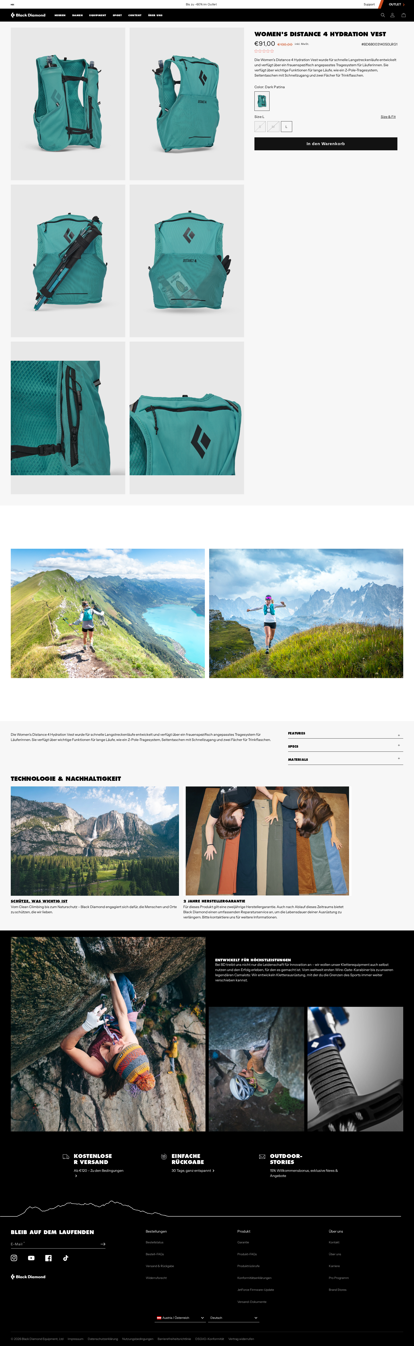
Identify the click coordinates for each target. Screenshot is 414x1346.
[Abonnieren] (103, 1244)
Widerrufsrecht (156, 1278)
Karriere (334, 1266)
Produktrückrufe (248, 1266)
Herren (60, 15)
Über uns (155, 15)
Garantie (243, 1242)
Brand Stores (338, 1290)
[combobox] (180, 1318)
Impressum (75, 1339)
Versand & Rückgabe (160, 1266)
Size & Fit (388, 117)
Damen (77, 15)
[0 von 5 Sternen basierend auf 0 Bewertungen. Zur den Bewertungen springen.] (265, 51)
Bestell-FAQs (155, 1254)
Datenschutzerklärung (103, 1339)
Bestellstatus (154, 1242)
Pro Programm (339, 1278)
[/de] (28, 15)
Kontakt (334, 1242)
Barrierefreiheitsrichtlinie (174, 1339)
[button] (60, 15)
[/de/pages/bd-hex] (12, 4)
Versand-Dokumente (252, 1302)
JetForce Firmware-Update (255, 1290)
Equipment (97, 15)
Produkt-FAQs (247, 1254)
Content (135, 15)
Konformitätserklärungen (254, 1278)
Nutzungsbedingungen (137, 1339)
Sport (117, 15)
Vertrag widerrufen (241, 1339)
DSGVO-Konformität (209, 1339)
